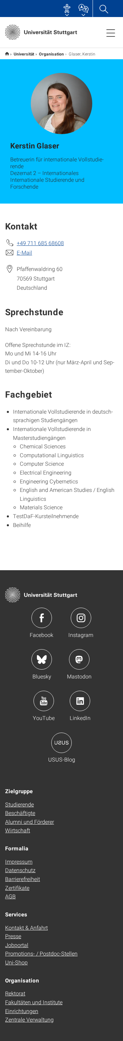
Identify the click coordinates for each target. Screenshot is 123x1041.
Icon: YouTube (43, 701)
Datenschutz (20, 870)
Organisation (51, 54)
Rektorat (15, 993)
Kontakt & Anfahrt (26, 927)
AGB (10, 896)
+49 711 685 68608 (40, 242)
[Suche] (103, 8)
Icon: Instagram (81, 618)
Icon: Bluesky (41, 659)
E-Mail (24, 252)
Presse (13, 936)
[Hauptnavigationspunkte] (111, 33)
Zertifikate (17, 887)
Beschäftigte (20, 812)
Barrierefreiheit (22, 878)
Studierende (19, 804)
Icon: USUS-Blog (61, 743)
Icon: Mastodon (79, 659)
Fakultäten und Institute (34, 1002)
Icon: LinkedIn (80, 701)
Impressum (18, 861)
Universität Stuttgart (7, 53)
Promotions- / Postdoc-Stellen (41, 953)
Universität (24, 54)
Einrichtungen (21, 1010)
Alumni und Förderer (29, 821)
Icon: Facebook (41, 618)
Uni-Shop (16, 962)
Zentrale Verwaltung (29, 1019)
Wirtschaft (17, 830)
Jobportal (16, 944)
